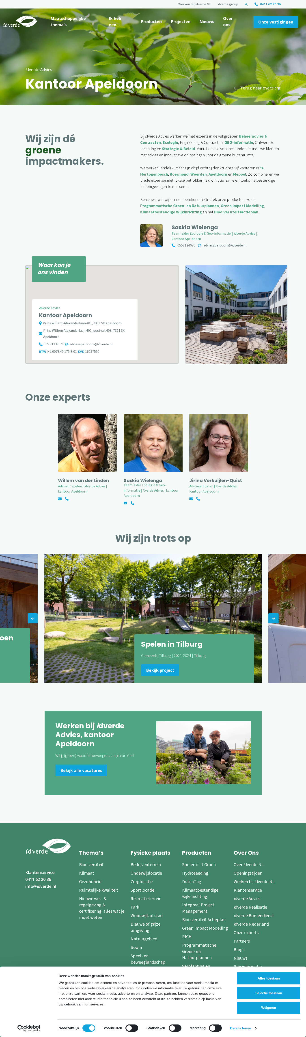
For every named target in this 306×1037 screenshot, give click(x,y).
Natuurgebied (144, 939)
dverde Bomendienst (254, 916)
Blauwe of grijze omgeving (145, 927)
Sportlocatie (142, 890)
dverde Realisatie (250, 907)
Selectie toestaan (268, 993)
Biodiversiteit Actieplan (204, 920)
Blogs (239, 950)
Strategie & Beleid (178, 149)
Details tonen (240, 1028)
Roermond (179, 174)
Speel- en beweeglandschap (148, 959)
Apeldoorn (218, 174)
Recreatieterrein (146, 899)
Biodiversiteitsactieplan (236, 212)
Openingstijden (248, 873)
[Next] (273, 618)
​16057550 (92, 351)
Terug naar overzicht (260, 88)
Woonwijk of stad (147, 916)
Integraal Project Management (198, 908)
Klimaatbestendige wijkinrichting (200, 893)
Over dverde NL (249, 865)
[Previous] (33, 618)
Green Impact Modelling (242, 206)
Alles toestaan (269, 978)
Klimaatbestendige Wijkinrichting (171, 212)
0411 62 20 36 (270, 4)
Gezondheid (90, 882)
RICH (187, 937)
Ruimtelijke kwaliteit (98, 890)
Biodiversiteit (91, 865)
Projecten (180, 21)
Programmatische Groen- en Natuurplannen (179, 206)
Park (135, 907)
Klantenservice (40, 872)
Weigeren (268, 1007)
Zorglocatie (142, 882)
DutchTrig (191, 882)
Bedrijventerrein (146, 865)
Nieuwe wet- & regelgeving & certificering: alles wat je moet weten (101, 908)
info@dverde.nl (40, 886)
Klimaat (86, 873)
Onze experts (246, 933)
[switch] (131, 1028)
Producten (151, 21)
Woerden (198, 174)
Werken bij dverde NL (194, 4)
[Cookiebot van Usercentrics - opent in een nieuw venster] (29, 1028)
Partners (242, 941)
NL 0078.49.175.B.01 (62, 351)
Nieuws (206, 21)
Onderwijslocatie (146, 873)
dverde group (227, 4)
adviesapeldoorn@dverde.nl (225, 245)
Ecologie (170, 142)
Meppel (239, 174)
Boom (136, 947)
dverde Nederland (251, 924)
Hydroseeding (195, 873)
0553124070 (186, 245)
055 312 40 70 (54, 344)
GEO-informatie (238, 142)
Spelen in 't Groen (199, 865)
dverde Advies (247, 899)
